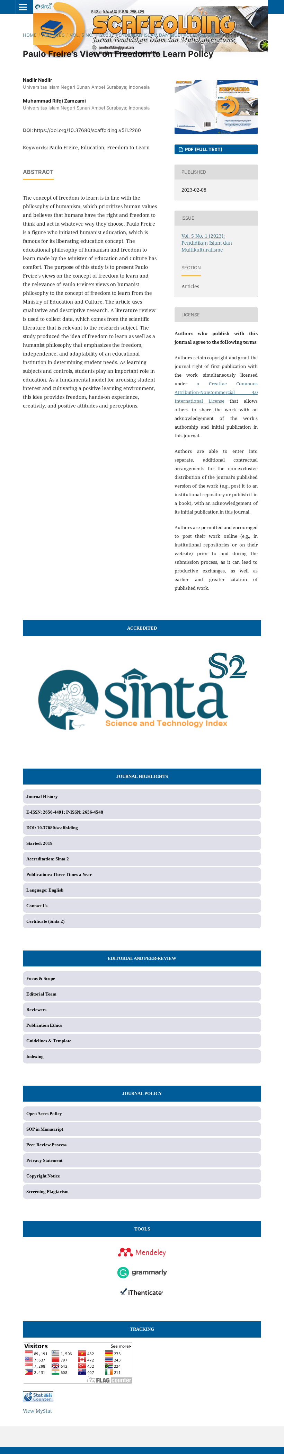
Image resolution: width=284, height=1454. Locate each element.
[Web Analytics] (142, 1396)
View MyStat (37, 1411)
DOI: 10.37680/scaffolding (52, 827)
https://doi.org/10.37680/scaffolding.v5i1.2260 (87, 130)
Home (30, 35)
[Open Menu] (23, 7)
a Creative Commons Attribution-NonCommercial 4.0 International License (216, 392)
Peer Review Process (46, 1144)
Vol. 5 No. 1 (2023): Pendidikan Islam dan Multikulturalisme (143, 35)
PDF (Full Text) (203, 149)
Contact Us (36, 905)
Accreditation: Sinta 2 (47, 858)
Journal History (42, 796)
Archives (53, 35)
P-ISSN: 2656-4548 (84, 812)
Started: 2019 (39, 843)
